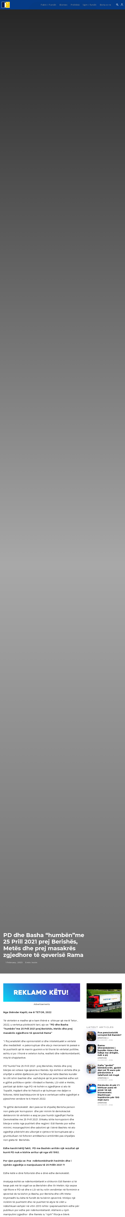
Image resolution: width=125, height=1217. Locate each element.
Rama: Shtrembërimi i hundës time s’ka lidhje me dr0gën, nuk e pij (108, 1050)
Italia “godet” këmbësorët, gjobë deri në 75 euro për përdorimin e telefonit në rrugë (109, 1070)
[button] (117, 5)
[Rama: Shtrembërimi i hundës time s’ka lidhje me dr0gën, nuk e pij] (91, 1049)
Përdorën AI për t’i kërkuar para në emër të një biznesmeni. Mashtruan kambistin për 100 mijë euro (109, 1092)
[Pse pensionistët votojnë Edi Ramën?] (91, 1036)
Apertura (102, 1058)
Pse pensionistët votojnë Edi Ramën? (109, 1033)
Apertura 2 (103, 1038)
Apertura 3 (103, 1078)
